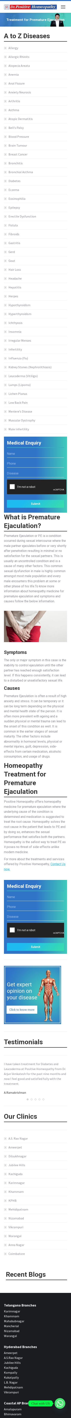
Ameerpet (15, 1147)
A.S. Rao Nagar (18, 1138)
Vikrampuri (15, 1227)
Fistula (13, 225)
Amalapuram (12, 1409)
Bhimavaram (12, 1414)
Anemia (13, 74)
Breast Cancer (17, 154)
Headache (15, 278)
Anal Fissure (16, 83)
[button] (28, 1099)
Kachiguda (15, 1174)
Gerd (11, 252)
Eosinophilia (16, 199)
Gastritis (14, 243)
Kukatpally (11, 1377)
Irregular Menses (19, 340)
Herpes (13, 296)
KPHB (12, 1200)
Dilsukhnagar (17, 1156)
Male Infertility (18, 429)
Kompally (10, 1372)
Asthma (13, 110)
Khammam (16, 1192)
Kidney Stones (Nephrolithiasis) (29, 367)
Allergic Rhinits (18, 57)
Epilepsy (14, 207)
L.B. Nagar (11, 1382)
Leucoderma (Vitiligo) (23, 376)
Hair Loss (14, 270)
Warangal (14, 1236)
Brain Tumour (17, 145)
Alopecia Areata (19, 66)
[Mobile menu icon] (63, 7)
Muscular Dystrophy (21, 420)
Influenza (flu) (18, 358)
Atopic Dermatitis (20, 119)
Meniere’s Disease (20, 411)
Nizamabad (16, 1218)
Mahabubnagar (14, 1321)
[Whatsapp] (60, 1403)
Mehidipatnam (18, 1209)
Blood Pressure (18, 137)
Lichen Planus (17, 394)
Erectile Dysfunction (22, 216)
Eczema (13, 190)
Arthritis (14, 101)
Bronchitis (15, 163)
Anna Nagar (16, 1245)
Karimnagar (16, 1183)
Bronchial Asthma (20, 172)
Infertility (15, 349)
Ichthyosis (15, 323)
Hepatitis (14, 287)
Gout (11, 261)
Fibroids (13, 234)
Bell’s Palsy (16, 128)
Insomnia (14, 332)
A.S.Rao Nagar (13, 1358)
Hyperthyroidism (19, 314)
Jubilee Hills (16, 1165)
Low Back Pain (18, 402)
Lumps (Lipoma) (19, 385)
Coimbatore (16, 1254)
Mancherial (11, 1326)
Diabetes (14, 181)
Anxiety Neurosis (19, 92)
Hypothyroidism (19, 305)
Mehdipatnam (13, 1387)
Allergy (13, 48)
